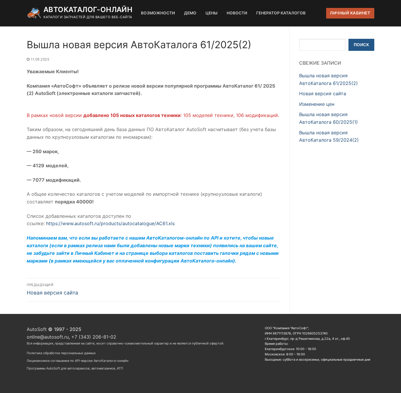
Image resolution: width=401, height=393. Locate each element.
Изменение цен (316, 104)
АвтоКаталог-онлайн (87, 9)
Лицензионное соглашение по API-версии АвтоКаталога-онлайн (77, 361)
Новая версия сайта (322, 93)
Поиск (361, 45)
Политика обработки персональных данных (61, 353)
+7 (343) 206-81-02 (93, 337)
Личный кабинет (350, 13)
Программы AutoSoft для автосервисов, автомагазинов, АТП (75, 368)
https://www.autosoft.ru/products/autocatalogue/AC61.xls (110, 223)
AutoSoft (37, 329)
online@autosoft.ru (48, 337)
